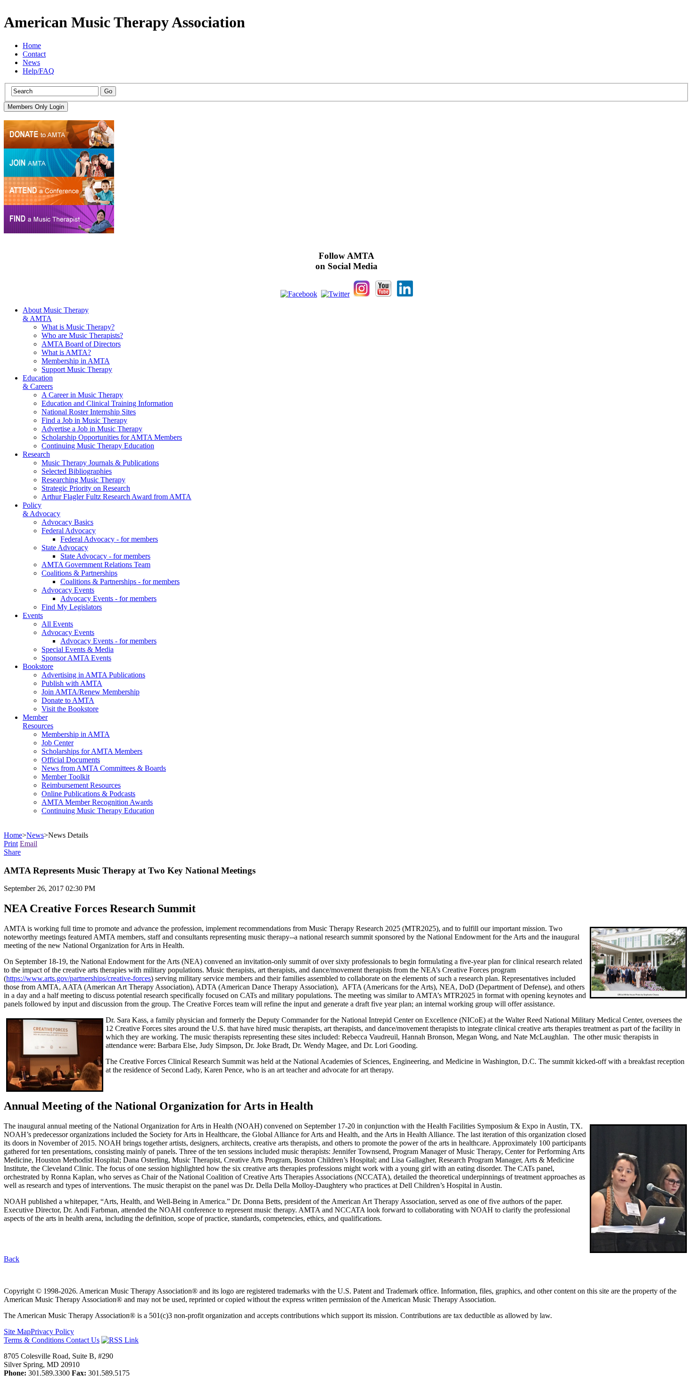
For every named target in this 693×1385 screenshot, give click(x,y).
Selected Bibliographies (76, 471)
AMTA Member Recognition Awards (97, 802)
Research (36, 454)
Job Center (57, 743)
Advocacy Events (67, 590)
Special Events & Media (77, 649)
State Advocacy (64, 548)
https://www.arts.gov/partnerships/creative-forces (78, 978)
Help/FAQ (38, 71)
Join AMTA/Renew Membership (90, 692)
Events (33, 615)
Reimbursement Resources (81, 785)
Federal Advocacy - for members (109, 539)
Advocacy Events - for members (108, 598)
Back (11, 1259)
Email (28, 844)
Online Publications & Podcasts (88, 794)
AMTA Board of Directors (81, 344)
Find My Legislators (71, 607)
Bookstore (38, 666)
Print (11, 844)
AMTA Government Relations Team (95, 565)
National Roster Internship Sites (88, 412)
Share (12, 852)
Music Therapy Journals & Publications (100, 463)
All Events (57, 624)
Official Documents (70, 760)
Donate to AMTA (67, 700)
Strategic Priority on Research (85, 488)
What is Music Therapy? (78, 327)
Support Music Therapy (76, 369)
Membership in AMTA (75, 361)
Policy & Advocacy (41, 509)
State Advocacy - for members (105, 556)
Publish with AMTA (71, 683)
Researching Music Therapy (83, 480)
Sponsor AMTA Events (76, 658)
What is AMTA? (66, 352)
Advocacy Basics (67, 522)
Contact (34, 54)
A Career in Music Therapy (82, 395)
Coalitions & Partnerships (79, 573)
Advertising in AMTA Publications (93, 675)
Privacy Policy (52, 1331)
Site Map (17, 1331)
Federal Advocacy (68, 531)
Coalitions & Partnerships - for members (120, 581)
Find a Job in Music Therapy (84, 420)
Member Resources (38, 721)
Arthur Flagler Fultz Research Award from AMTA (116, 497)
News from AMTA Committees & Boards (103, 768)
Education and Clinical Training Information (107, 403)
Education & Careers (38, 382)
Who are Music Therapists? (82, 335)
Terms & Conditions (35, 1340)
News (31, 62)
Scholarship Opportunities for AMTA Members (111, 437)
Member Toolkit (65, 777)
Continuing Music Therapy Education (97, 446)
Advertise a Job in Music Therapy (91, 429)
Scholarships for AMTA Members (91, 751)
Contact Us (82, 1340)
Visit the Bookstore (70, 709)
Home (32, 45)
